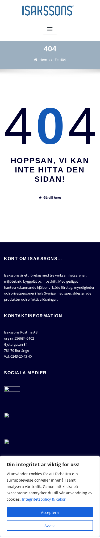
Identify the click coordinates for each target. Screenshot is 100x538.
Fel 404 (60, 59)
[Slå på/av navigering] (50, 29)
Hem (43, 59)
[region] (50, 496)
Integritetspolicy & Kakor (44, 499)
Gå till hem (52, 197)
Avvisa (50, 525)
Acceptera (50, 512)
